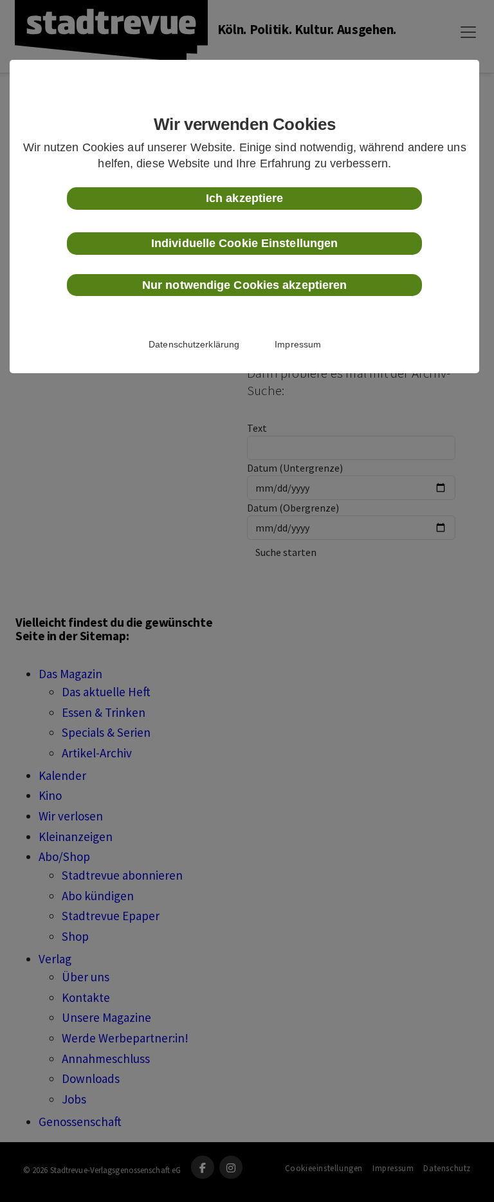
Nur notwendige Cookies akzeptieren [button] (244, 285)
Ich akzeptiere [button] (244, 198)
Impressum (298, 344)
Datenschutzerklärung (194, 344)
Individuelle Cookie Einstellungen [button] (244, 243)
